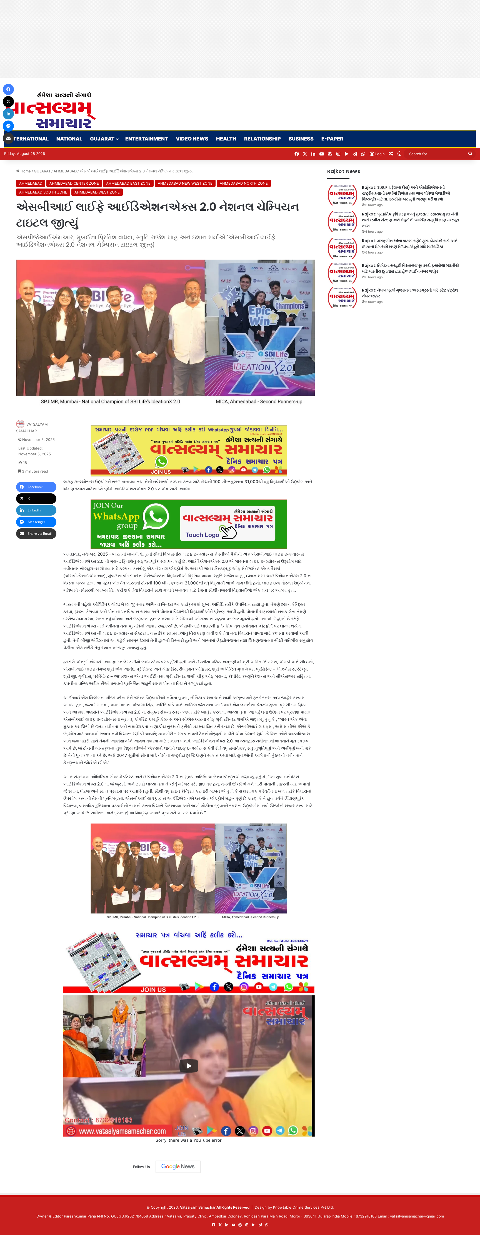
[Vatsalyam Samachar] (50, 110)
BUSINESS (301, 139)
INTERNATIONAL (28, 139)
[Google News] (178, 1167)
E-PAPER (332, 139)
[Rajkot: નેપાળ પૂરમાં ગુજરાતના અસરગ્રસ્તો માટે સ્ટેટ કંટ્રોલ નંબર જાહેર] (342, 297)
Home (25, 171)
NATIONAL (69, 139)
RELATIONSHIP (262, 139)
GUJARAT (102, 139)
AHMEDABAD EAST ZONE (128, 183)
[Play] (188, 1066)
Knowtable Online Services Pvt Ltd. (303, 1207)
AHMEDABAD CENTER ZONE (74, 183)
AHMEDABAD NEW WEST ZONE (185, 183)
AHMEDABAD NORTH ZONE (244, 183)
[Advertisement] (166, 39)
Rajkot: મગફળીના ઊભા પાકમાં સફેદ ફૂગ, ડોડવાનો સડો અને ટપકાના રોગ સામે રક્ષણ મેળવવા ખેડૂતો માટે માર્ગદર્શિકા (410, 243)
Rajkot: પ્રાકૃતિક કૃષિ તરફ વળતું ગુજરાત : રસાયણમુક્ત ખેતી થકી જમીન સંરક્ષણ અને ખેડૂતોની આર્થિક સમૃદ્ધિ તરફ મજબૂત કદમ (410, 220)
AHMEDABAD (65, 171)
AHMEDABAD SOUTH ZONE (43, 192)
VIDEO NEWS (192, 139)
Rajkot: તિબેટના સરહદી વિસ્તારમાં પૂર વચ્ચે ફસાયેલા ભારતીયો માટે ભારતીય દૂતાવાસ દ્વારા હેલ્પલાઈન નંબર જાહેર (410, 268)
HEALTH (226, 139)
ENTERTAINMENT (146, 139)
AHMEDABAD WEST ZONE (97, 192)
